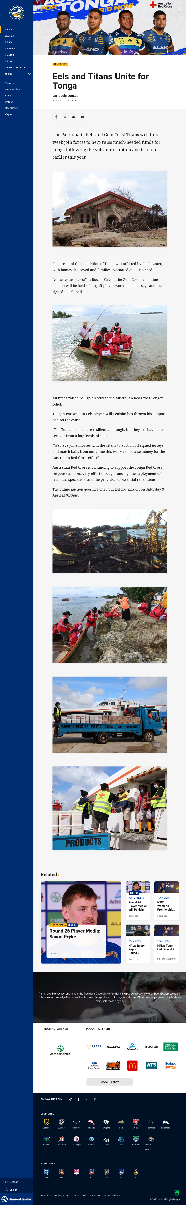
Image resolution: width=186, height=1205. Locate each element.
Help (85, 1195)
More (9, 74)
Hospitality (11, 107)
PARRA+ (10, 101)
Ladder (10, 48)
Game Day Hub (15, 67)
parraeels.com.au (65, 95)
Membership (12, 89)
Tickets (9, 83)
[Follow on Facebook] (78, 1099)
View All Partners (109, 1082)
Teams (9, 54)
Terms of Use (45, 1195)
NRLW (9, 61)
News (9, 29)
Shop (8, 95)
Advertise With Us (112, 1195)
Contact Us (95, 1195)
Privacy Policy (61, 1195)
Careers (76, 1195)
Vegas (9, 114)
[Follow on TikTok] (70, 1099)
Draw (9, 42)
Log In (14, 1189)
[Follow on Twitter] (86, 1099)
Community (60, 64)
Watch (10, 35)
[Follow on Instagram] (94, 1099)
